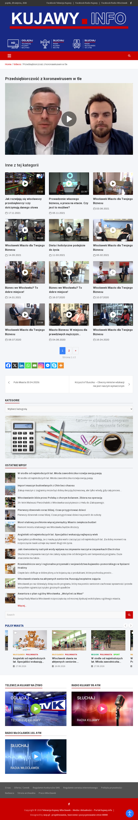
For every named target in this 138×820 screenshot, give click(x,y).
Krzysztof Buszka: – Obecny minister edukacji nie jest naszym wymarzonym (99, 384)
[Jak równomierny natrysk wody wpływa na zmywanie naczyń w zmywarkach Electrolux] (10, 554)
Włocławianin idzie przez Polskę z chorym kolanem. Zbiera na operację (60, 498)
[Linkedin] (21, 365)
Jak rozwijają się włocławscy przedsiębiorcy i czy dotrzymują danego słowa (23, 203)
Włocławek (18, 654)
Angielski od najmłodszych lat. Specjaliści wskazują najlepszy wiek (58, 534)
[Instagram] (41, 365)
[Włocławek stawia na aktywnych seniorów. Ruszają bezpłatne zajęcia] (10, 583)
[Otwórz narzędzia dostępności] (130, 813)
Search (129, 615)
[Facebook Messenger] (48, 365)
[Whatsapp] (28, 365)
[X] (15, 365)
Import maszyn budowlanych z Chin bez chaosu (46, 485)
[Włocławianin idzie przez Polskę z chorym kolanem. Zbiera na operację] (10, 502)
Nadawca (9, 792)
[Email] (35, 365)
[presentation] (125, 625)
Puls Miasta (32, 654)
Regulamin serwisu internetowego (80, 787)
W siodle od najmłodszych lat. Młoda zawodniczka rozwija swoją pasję (60, 473)
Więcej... (22, 606)
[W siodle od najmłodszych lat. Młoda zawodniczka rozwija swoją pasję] (10, 478)
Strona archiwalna (26, 792)
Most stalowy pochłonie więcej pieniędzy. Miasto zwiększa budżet (57, 522)
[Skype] (54, 365)
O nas (8, 787)
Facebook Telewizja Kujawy (59, 3)
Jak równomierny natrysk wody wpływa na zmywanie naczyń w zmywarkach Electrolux (69, 549)
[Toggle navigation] (9, 55)
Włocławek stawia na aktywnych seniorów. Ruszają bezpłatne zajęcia (59, 579)
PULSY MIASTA (14, 626)
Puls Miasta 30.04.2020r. (27, 382)
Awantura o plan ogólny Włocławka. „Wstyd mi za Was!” (51, 593)
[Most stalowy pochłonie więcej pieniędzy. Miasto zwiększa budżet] (10, 527)
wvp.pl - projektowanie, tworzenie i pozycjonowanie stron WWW (75, 814)
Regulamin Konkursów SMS (46, 787)
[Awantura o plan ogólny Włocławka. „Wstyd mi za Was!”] (10, 598)
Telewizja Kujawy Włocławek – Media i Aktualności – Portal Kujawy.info (77, 810)
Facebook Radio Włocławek (114, 3)
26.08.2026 (20, 666)
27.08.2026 (60, 666)
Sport (77, 654)
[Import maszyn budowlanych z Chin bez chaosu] (10, 490)
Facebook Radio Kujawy (86, 3)
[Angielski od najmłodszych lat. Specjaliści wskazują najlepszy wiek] (10, 539)
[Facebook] (131, 3)
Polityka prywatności (111, 787)
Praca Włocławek (47, 792)
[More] (61, 365)
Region (55, 654)
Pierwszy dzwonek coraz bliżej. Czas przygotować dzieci (52, 510)
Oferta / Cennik (21, 787)
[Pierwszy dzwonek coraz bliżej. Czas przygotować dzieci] (10, 515)
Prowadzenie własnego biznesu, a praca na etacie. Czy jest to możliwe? (68, 203)
